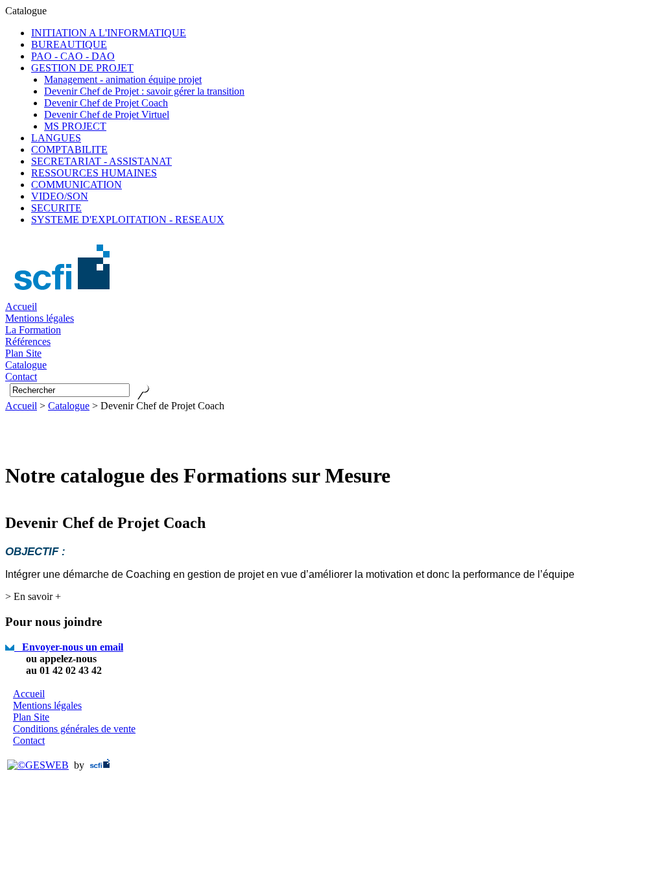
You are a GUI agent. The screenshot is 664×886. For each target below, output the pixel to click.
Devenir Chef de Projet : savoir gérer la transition (144, 91)
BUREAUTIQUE (69, 44)
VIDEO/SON (59, 196)
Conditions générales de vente (74, 728)
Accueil (21, 306)
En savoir (33, 596)
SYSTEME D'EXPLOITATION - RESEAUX (127, 219)
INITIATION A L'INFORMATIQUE (108, 32)
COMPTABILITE (69, 149)
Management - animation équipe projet (123, 79)
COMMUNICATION (76, 184)
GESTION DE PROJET (82, 67)
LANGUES (56, 137)
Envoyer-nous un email (68, 647)
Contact (29, 740)
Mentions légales (39, 318)
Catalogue (68, 405)
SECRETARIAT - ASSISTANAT (101, 161)
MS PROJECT (75, 126)
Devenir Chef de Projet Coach (106, 102)
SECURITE (56, 207)
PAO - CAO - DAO (73, 56)
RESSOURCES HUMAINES (94, 172)
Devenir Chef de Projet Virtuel (106, 114)
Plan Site (31, 717)
